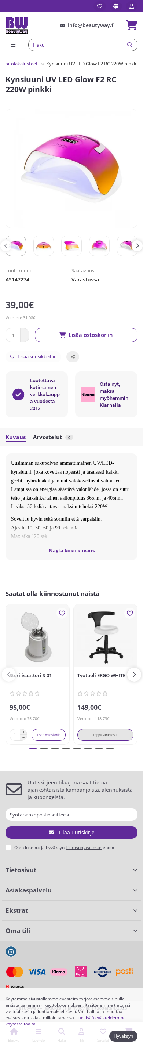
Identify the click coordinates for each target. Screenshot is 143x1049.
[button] (5, 245)
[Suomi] (116, 6)
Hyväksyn (123, 1036)
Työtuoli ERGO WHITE (101, 675)
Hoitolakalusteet (19, 63)
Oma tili (18, 930)
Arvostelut (51, 437)
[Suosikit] (100, 6)
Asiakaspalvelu (29, 890)
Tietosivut (21, 870)
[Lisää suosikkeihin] (61, 613)
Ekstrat (17, 910)
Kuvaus (16, 437)
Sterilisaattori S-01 (31, 675)
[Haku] (129, 45)
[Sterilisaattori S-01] (38, 637)
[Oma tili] (132, 6)
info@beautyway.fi (91, 25)
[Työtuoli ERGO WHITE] (105, 637)
